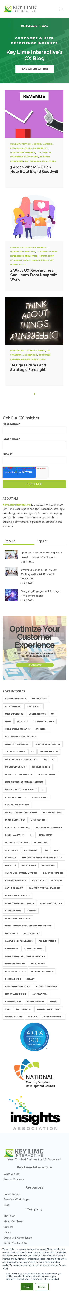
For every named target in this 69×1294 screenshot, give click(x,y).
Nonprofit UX (18, 264)
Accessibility (40, 797)
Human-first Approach (48, 827)
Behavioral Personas (17, 804)
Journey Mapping (42, 144)
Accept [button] (27, 1286)
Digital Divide (13, 978)
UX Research (44, 152)
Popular (42, 541)
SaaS (7, 1009)
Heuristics (16, 156)
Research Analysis (15, 880)
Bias (56, 850)
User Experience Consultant (21, 759)
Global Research (52, 812)
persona (32, 1016)
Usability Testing (20, 144)
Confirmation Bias (51, 903)
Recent (10, 541)
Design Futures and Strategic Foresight (28, 367)
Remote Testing (49, 751)
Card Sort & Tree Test (17, 827)
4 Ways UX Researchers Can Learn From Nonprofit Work (33, 274)
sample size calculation (19, 941)
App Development (47, 774)
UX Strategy (40, 148)
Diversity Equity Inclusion (20, 789)
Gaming (31, 910)
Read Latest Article (34, 69)
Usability (10, 865)
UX (52, 713)
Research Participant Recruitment (42, 857)
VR (45, 759)
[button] (61, 9)
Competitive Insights (17, 895)
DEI (32, 751)
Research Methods (21, 148)
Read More (34, 114)
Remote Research (53, 872)
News (8, 721)
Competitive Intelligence (19, 903)
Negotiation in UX (15, 994)
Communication (33, 948)
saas (44, 26)
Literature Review (46, 986)
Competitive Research (17, 729)
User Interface (37, 713)
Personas (35, 161)
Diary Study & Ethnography (21, 812)
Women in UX (45, 260)
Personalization (14, 835)
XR (53, 759)
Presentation (13, 1001)
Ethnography (13, 910)
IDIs (26, 161)
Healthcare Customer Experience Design (28, 925)
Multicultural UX (15, 766)
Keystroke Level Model (18, 986)
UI (43, 789)
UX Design (41, 729)
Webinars (56, 880)
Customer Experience (48, 744)
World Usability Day (49, 1009)
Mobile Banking (41, 766)
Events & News (13, 706)
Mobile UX (22, 721)
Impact (30, 978)
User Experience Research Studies (24, 782)
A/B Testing (11, 850)
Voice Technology (16, 797)
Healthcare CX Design (17, 918)
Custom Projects (15, 971)
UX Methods (49, 161)
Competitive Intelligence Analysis (25, 956)
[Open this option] (21, 9)
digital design (13, 1016)
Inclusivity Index (15, 819)
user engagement (53, 1016)
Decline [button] (42, 1286)
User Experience (14, 713)
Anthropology (14, 888)
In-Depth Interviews (16, 842)
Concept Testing (15, 963)
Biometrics (11, 948)
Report (54, 1001)
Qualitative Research (22, 152)
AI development (47, 941)
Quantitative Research (18, 774)
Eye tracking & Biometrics (20, 736)
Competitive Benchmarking (44, 888)
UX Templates (23, 1009)
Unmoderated (31, 933)
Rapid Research (35, 1001)
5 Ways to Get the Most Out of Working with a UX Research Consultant (38, 574)
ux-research (30, 26)
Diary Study (31, 156)
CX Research (31, 850)
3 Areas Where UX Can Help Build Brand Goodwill (34, 169)
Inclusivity (41, 842)
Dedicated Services (42, 971)
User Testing (38, 819)
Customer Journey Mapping (21, 872)
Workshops (17, 350)
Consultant (37, 963)
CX (31, 835)
